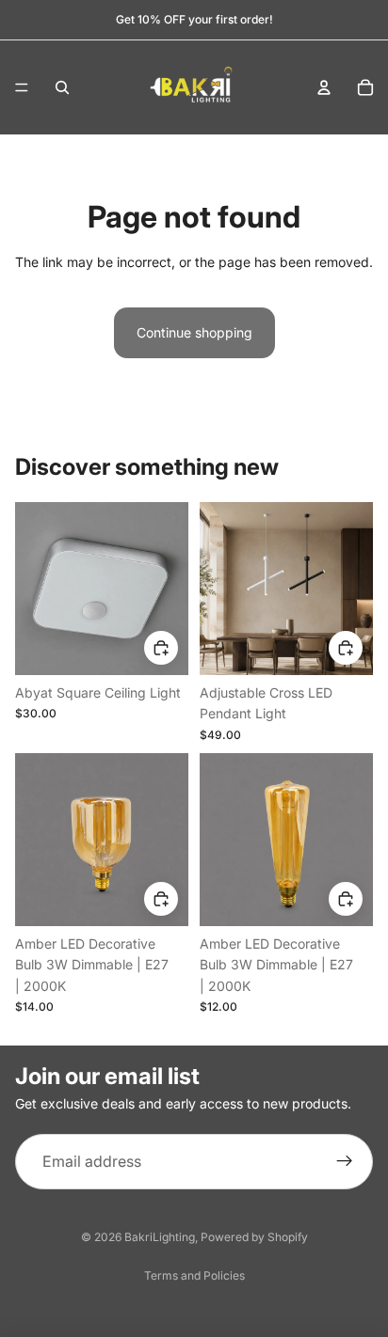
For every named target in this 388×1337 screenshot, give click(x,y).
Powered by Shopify (254, 1237)
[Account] (324, 87)
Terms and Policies (194, 1275)
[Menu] (21, 87)
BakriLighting (159, 1237)
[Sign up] (344, 1162)
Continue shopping (194, 332)
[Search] (62, 87)
